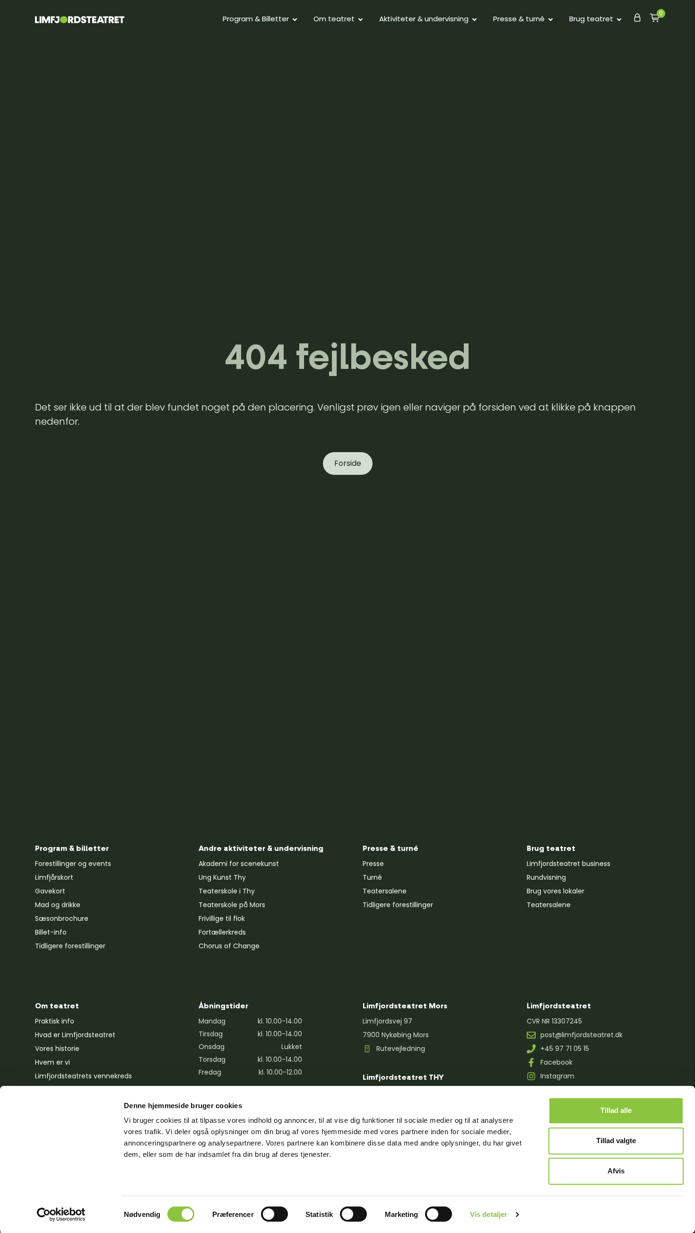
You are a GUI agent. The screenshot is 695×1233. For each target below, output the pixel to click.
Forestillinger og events (73, 863)
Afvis (616, 1171)
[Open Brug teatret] (619, 19)
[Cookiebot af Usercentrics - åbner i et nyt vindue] (61, 1214)
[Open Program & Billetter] (294, 19)
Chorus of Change (229, 946)
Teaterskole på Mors (232, 904)
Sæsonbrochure (61, 918)
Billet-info (51, 932)
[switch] (274, 1214)
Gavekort (50, 891)
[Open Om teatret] (360, 19)
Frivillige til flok (222, 918)
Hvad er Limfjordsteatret (75, 1035)
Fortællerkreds (222, 932)
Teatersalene (385, 891)
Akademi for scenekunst (239, 863)
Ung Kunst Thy (222, 877)
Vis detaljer (488, 1214)
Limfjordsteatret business (568, 863)
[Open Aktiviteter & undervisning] (474, 19)
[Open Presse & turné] (550, 19)
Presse (373, 863)
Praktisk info (54, 1021)
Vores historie (57, 1048)
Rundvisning (546, 877)
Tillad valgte (616, 1141)
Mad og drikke (57, 904)
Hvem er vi (52, 1062)
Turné (372, 877)
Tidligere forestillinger (70, 946)
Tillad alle (616, 1110)
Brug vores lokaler (555, 891)
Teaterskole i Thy (227, 891)
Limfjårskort (54, 877)
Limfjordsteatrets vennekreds (83, 1076)
